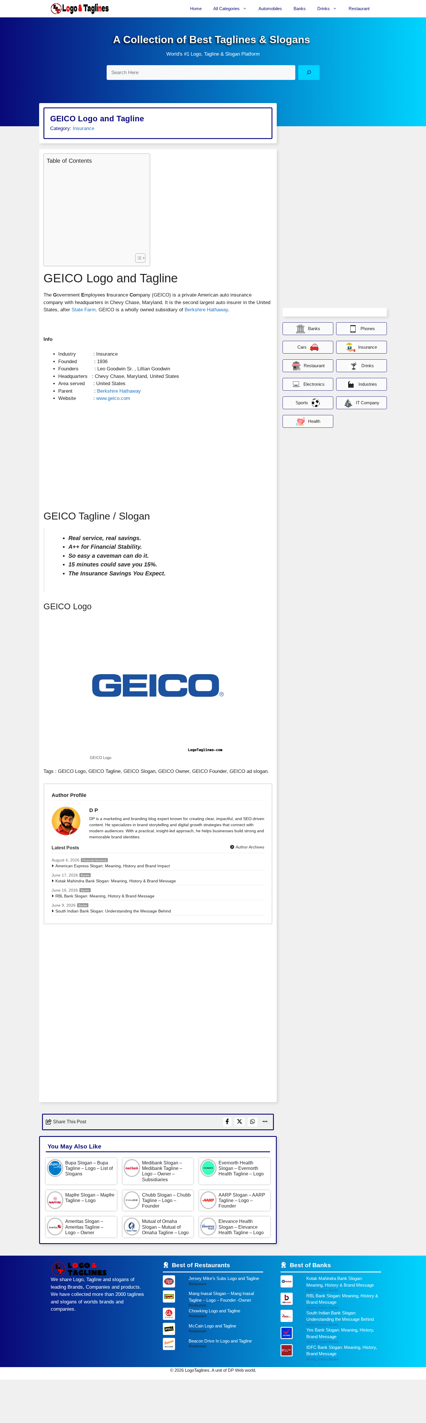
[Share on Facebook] (227, 1121)
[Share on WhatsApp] (253, 1121)
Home (196, 8)
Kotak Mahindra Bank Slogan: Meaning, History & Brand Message (115, 881)
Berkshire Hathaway (206, 309)
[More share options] (265, 1121)
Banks (300, 8)
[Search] (308, 72)
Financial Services (94, 860)
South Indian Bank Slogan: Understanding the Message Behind (113, 911)
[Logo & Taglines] (80, 8)
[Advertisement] (95, 207)
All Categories (226, 8)
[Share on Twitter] (239, 1121)
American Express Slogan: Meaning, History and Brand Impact (112, 866)
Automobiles (270, 8)
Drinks (323, 8)
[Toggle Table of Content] (137, 258)
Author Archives (249, 847)
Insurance (83, 128)
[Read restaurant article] (213, 1282)
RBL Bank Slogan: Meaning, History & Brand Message (104, 896)
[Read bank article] (331, 1283)
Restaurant (359, 8)
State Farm (84, 309)
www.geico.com (113, 398)
